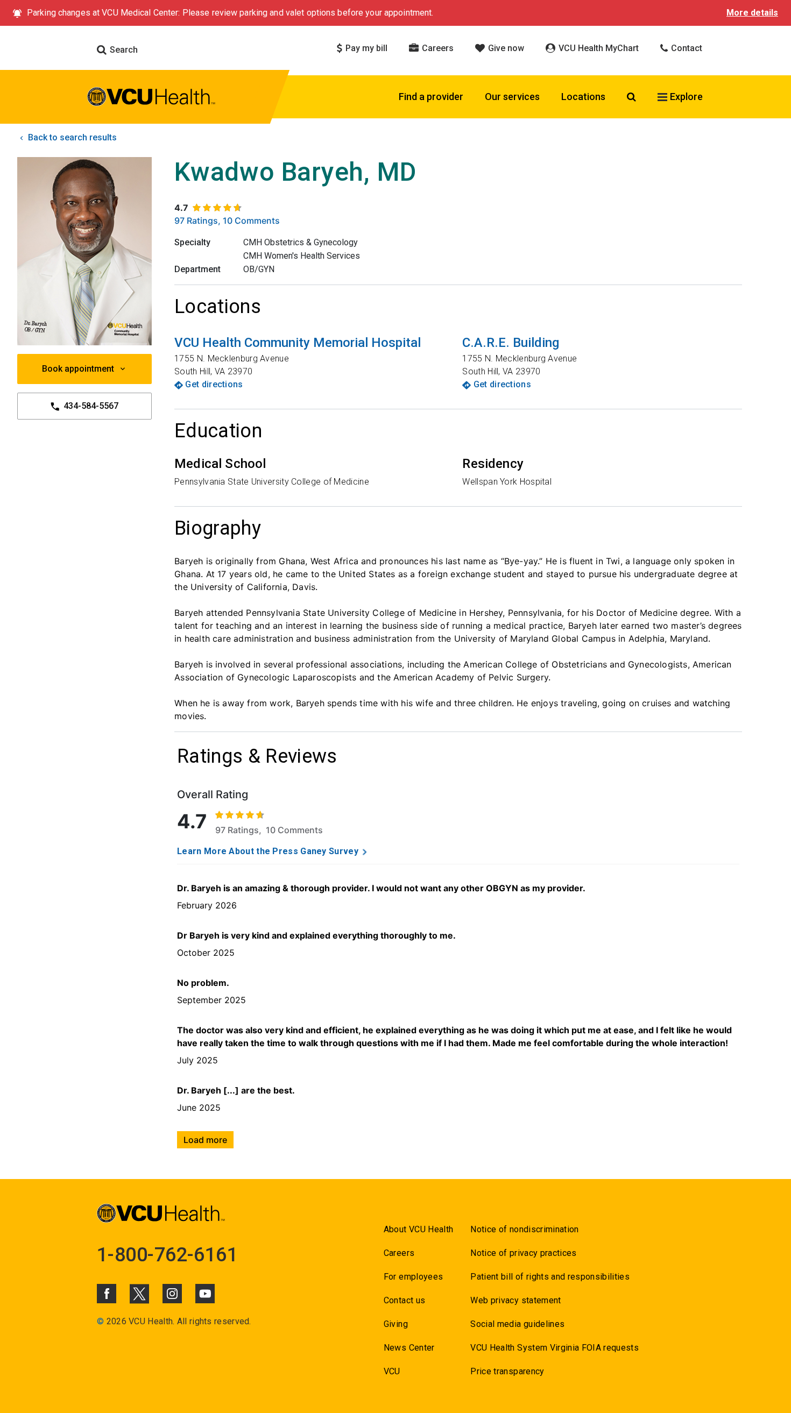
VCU (392, 1371)
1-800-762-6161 (167, 1255)
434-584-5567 (89, 406)
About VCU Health (418, 1229)
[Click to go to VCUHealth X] (139, 1293)
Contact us (404, 1300)
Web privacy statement (515, 1300)
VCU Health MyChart (597, 48)
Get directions (214, 384)
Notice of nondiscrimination (524, 1229)
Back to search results (71, 137)
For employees (413, 1277)
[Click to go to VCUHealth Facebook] (106, 1293)
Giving (396, 1324)
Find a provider (431, 96)
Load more (205, 1139)
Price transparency (507, 1371)
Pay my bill (365, 48)
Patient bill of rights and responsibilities (550, 1277)
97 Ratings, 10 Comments (227, 220)
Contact (685, 48)
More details (752, 13)
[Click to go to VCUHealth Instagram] (172, 1293)
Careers (437, 48)
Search (123, 50)
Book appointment (78, 369)
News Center (409, 1348)
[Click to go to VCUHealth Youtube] (205, 1293)
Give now (505, 48)
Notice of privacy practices (523, 1253)
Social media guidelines (517, 1324)
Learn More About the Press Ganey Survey (267, 851)
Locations (583, 96)
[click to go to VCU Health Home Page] (151, 98)
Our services (512, 96)
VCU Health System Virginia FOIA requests (554, 1348)
